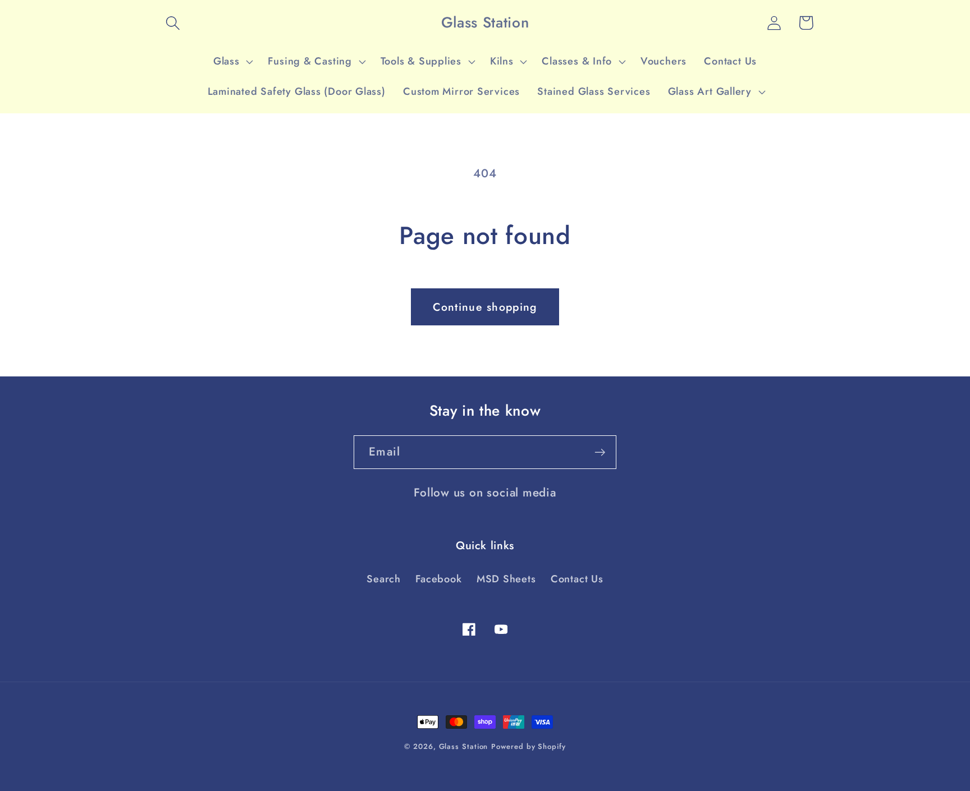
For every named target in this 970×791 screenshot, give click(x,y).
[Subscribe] (600, 452)
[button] (173, 23)
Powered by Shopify (528, 746)
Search (384, 579)
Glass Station (463, 746)
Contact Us (577, 579)
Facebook (438, 579)
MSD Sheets (506, 579)
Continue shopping (485, 307)
